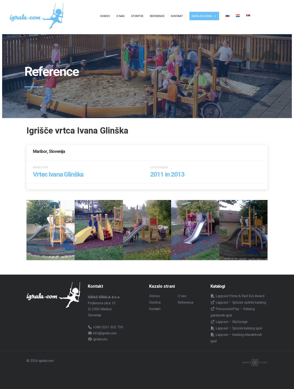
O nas (182, 296)
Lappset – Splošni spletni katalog (240, 302)
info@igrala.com (104, 333)
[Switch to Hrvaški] (238, 16)
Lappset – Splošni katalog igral (238, 328)
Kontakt (155, 309)
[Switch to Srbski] (248, 16)
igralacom (99, 339)
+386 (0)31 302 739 (107, 327)
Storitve (155, 302)
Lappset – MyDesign (231, 321)
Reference (185, 302)
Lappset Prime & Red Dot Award (239, 296)
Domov (154, 296)
